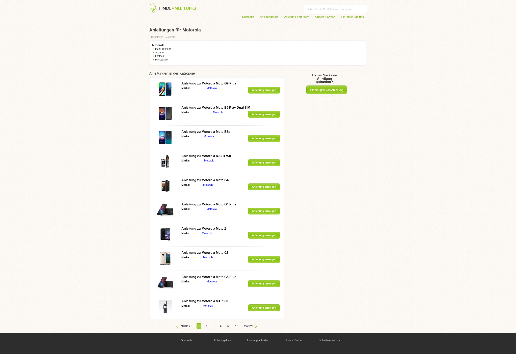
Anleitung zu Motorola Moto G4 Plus (208, 204)
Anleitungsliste (269, 16)
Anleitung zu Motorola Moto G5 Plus (208, 277)
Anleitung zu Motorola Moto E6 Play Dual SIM (215, 107)
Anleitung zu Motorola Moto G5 (205, 252)
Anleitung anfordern (296, 16)
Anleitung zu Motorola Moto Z (203, 228)
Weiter (248, 326)
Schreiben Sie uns (352, 16)
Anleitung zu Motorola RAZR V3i (206, 156)
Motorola (212, 88)
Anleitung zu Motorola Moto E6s (205, 131)
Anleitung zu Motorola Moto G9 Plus (208, 83)
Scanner (159, 52)
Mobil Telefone (163, 49)
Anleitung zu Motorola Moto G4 (205, 180)
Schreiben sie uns (329, 340)
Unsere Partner (325, 16)
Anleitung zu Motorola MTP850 (204, 301)
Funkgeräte (161, 59)
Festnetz (159, 56)
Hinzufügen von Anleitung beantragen (326, 91)
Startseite (248, 16)
